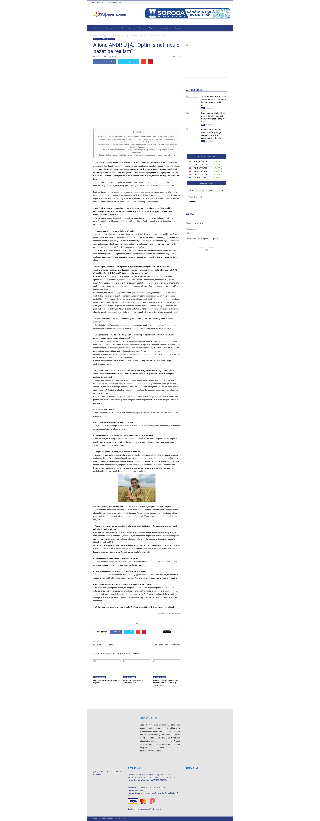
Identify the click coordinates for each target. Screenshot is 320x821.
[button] (229, 28)
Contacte (132, 28)
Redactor (103, 56)
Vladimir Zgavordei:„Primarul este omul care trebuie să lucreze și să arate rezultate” (165, 682)
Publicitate (121, 28)
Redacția (178, 28)
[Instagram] (225, 2)
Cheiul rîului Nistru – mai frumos (167, 645)
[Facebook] (222, 2)
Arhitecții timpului (117, 35)
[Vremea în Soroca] (194, 223)
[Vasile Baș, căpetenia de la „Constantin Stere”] (136, 668)
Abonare (142, 28)
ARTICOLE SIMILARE (103, 653)
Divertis (109, 28)
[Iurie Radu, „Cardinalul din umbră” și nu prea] (106, 668)
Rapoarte (152, 28)
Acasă (95, 35)
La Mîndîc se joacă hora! (103, 645)
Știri (202, 108)
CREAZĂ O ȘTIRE (148, 717)
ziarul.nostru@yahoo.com (150, 809)
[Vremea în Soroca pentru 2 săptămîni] (203, 238)
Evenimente (96, 28)
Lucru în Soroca (166, 28)
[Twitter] (229, 2)
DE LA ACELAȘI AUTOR (128, 653)
